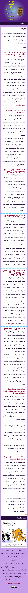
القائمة (22, 23)
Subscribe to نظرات (26, 514)
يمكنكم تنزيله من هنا (9, 323)
